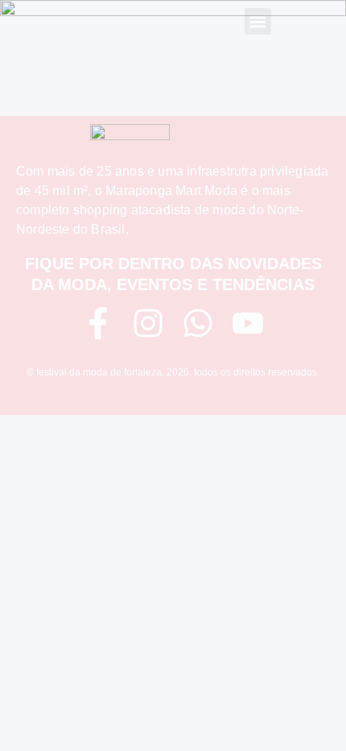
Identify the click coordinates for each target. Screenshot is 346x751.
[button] (258, 21)
